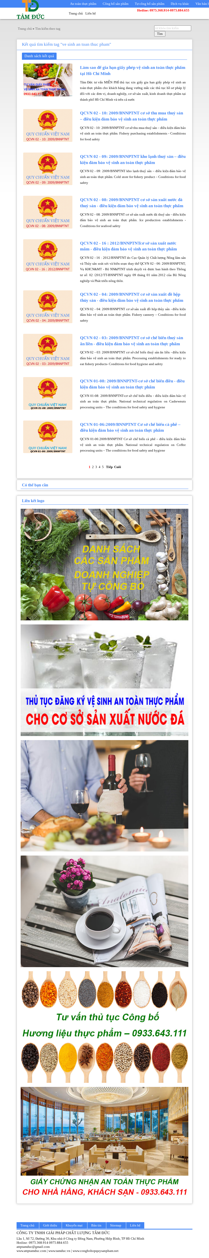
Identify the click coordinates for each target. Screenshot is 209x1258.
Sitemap (115, 1225)
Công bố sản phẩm (115, 4)
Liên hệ (90, 13)
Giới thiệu (50, 1225)
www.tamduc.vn (59, 1251)
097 (31, 1243)
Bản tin (96, 1225)
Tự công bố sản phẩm (149, 4)
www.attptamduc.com (31, 1251)
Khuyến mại (74, 1225)
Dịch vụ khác (180, 4)
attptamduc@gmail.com (33, 1247)
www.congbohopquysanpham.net (96, 1251)
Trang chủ (76, 13)
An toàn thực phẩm (83, 4)
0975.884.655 (58, 1243)
